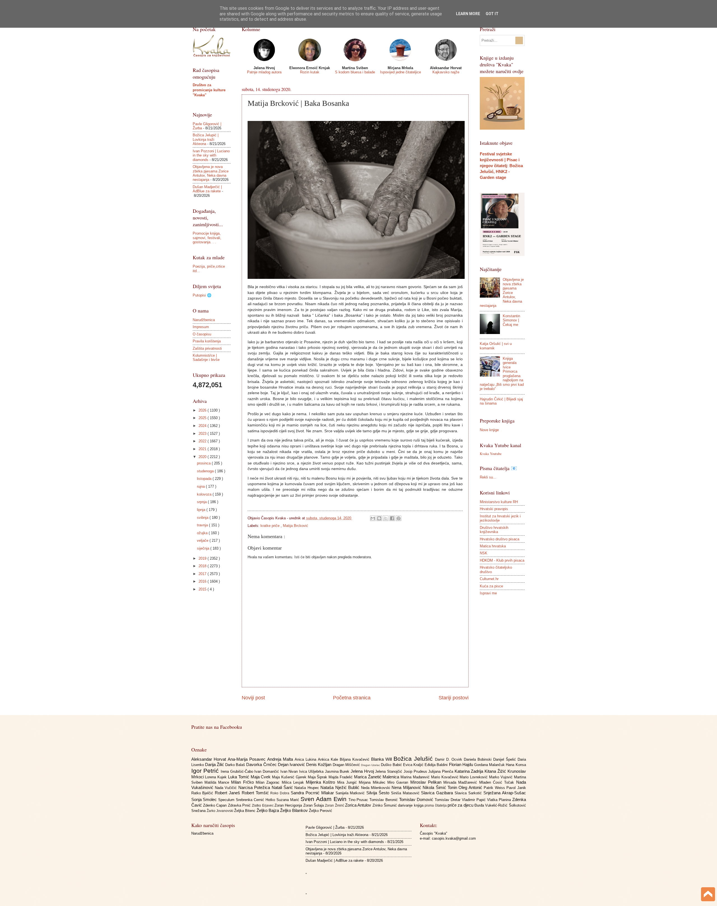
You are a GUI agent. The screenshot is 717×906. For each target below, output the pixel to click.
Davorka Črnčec (262, 764)
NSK (483, 553)
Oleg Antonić (471, 787)
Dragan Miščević (347, 765)
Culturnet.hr (489, 579)
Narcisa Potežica (255, 787)
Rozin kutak (309, 72)
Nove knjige (489, 430)
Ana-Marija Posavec (247, 759)
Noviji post (253, 697)
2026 (203, 410)
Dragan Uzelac (371, 765)
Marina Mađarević (416, 777)
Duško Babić (392, 765)
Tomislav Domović (417, 799)
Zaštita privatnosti (207, 348)
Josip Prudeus (416, 771)
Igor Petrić (206, 770)
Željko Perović (320, 811)
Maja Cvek (261, 776)
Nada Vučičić (226, 788)
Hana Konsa (516, 765)
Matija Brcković (295, 526)
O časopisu (202, 334)
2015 (203, 589)
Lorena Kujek (216, 777)
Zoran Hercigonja (288, 805)
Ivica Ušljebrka (312, 771)
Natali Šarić (283, 787)
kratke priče (270, 526)
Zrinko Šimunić (385, 805)
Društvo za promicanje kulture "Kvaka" (209, 90)
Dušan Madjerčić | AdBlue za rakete (207, 189)
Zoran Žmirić (335, 805)
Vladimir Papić (474, 800)
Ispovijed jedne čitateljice (400, 72)
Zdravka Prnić (240, 805)
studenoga (206, 471)
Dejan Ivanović (292, 764)
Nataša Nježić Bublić (340, 787)
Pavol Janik (516, 788)
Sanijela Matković (351, 793)
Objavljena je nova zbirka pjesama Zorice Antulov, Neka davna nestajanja (211, 173)
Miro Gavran (398, 782)
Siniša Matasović (406, 793)
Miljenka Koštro (321, 782)
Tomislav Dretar (448, 800)
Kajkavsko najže (445, 72)
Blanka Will (382, 759)
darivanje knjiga (411, 805)
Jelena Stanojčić (389, 771)
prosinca (204, 463)
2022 (203, 441)
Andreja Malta (281, 759)
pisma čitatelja (436, 805)
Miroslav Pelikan (427, 782)
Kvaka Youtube (491, 453)
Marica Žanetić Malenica (377, 776)
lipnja (201, 510)
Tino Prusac (359, 800)
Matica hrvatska (493, 546)
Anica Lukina (306, 759)
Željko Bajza (268, 810)
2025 (203, 418)
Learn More (468, 13)
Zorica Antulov (359, 805)
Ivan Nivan (289, 771)
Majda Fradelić (341, 777)
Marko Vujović (501, 777)
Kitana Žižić (496, 771)
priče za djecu (461, 805)
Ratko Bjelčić (203, 793)
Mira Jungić (348, 782)
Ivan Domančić (267, 771)
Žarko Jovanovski (220, 810)
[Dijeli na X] (385, 518)
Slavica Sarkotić (469, 793)
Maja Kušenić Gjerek (290, 777)
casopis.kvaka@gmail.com (454, 838)
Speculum (227, 800)
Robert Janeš (228, 792)
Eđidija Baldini (437, 765)
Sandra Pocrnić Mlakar (313, 792)
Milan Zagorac (269, 782)
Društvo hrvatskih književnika (494, 530)
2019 (203, 558)
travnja (203, 525)
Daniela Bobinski (478, 759)
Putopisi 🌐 (202, 295)
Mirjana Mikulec (373, 782)
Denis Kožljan (319, 764)
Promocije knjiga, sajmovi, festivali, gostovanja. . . (207, 237)
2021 (203, 449)
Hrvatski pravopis (494, 509)
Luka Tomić (239, 776)
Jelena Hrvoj (363, 771)
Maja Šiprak (318, 777)
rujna (201, 486)
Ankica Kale (329, 759)
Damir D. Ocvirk (449, 759)
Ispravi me (488, 593)
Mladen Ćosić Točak (497, 782)
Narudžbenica (204, 320)
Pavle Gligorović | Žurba (325, 827)
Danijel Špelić (505, 759)
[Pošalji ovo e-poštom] (373, 518)
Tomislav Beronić (384, 800)
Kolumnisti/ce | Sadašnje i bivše (206, 357)
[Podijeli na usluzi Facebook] (392, 518)
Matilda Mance (217, 782)
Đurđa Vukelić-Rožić (491, 805)
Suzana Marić (288, 800)
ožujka (203, 533)
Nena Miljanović (407, 787)
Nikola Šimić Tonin (440, 787)
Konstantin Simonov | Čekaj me (511, 320)
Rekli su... (488, 477)
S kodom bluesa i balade (355, 72)
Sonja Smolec (204, 799)
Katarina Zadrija (470, 771)
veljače (203, 540)
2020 (203, 457)
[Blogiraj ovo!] (379, 518)
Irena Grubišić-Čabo (237, 771)
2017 (203, 574)
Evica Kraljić (414, 765)
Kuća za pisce (491, 586)
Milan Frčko (243, 782)
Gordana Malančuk (490, 765)
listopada (205, 479)
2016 (203, 581)
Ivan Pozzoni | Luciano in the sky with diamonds (211, 155)
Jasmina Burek (338, 771)
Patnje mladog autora (264, 72)
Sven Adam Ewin (324, 799)
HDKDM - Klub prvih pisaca (502, 560)
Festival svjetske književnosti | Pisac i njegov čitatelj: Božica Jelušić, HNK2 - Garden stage (501, 165)
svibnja (203, 517)
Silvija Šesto (378, 792)
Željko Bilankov (294, 810)
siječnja (203, 548)
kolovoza (205, 494)
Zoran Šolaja (314, 805)
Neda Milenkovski (376, 788)
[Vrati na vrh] (708, 895)
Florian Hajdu (461, 764)
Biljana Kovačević (355, 759)
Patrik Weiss (495, 788)
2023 (203, 433)
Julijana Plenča (441, 771)
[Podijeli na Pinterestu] (398, 518)
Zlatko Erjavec (263, 805)
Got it (492, 13)
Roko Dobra (280, 793)
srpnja (202, 502)
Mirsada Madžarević (461, 782)
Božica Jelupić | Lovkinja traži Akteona (205, 139)
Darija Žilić (215, 764)
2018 (203, 566)
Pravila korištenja (207, 341)
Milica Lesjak (294, 782)
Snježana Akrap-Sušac (504, 792)
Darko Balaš (235, 765)
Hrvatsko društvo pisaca (499, 539)
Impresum (201, 327)
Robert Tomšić (256, 792)
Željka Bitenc (245, 811)
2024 (203, 426)
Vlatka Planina (499, 800)
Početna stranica (352, 697)
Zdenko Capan (215, 805)
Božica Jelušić (414, 758)
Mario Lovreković (474, 777)
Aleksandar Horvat (209, 759)
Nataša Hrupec (307, 788)
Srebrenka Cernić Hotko (256, 800)
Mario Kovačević (445, 777)
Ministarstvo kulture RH (499, 502)
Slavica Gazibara (438, 792)
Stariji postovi (454, 697)
